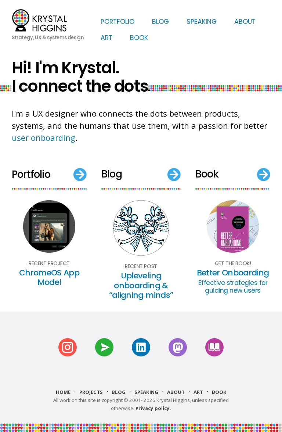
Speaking (146, 392)
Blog (119, 392)
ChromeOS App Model (49, 277)
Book (219, 392)
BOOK (139, 38)
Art (198, 392)
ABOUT (245, 22)
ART (106, 38)
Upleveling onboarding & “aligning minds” (141, 285)
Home (63, 392)
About (176, 392)
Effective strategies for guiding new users (232, 286)
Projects (91, 392)
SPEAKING (202, 22)
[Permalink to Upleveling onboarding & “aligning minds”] (141, 253)
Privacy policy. (153, 408)
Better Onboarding (233, 272)
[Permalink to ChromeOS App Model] (49, 250)
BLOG (160, 22)
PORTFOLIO (117, 22)
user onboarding (43, 137)
